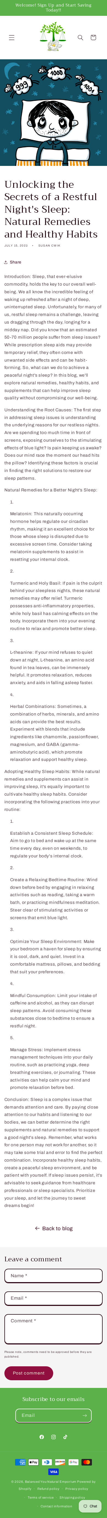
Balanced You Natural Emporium (50, 1481)
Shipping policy (72, 1497)
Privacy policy (76, 1488)
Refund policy (48, 1488)
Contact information (56, 1506)
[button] (11, 37)
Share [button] (15, 262)
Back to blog (57, 1228)
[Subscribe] (84, 1416)
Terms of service (41, 1497)
